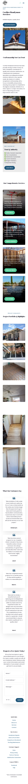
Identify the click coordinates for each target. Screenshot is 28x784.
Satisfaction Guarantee (14, 757)
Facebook (14, 765)
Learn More (9, 168)
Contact (14, 727)
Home (14, 720)
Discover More (10, 270)
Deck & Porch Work (14, 737)
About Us (14, 722)
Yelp (14, 767)
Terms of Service (14, 755)
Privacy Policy (14, 752)
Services (14, 725)
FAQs (14, 750)
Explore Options (11, 241)
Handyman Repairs (14, 735)
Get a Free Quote (10, 25)
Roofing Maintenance (14, 742)
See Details (9, 299)
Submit (20, 700)
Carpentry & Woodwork (14, 740)
